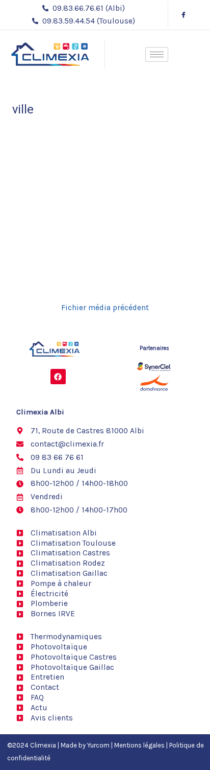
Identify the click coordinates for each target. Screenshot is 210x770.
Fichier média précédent (105, 308)
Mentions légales (139, 745)
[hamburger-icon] (156, 54)
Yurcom (98, 745)
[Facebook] (183, 14)
